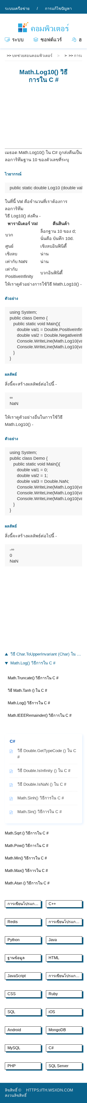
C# (51, 1048)
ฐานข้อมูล (16, 958)
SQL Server (58, 1066)
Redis (12, 922)
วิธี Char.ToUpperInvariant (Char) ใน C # (46, 654)
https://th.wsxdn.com (49, 1090)
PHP (11, 1066)
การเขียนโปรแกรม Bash (65, 922)
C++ (52, 904)
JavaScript (16, 976)
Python (13, 940)
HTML (54, 958)
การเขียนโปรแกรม (64, 976)
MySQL (13, 1048)
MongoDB (57, 1030)
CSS (11, 994)
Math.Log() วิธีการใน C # (32, 663)
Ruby (53, 994)
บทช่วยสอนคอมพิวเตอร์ (32, 56)
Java (53, 940)
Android (14, 1030)
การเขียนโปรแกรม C (24, 904)
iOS (52, 1012)
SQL (11, 1012)
